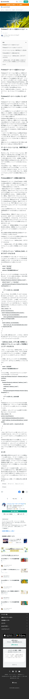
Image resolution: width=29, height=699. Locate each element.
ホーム (2, 10)
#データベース (11, 483)
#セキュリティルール (19, 483)
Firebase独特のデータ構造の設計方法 (11, 53)
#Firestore (4, 487)
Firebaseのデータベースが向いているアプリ (12, 47)
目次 (3, 42)
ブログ (13, 10)
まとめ (4, 64)
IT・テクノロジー (20, 10)
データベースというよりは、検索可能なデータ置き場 (14, 50)
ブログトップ (7, 10)
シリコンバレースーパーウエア (15, 504)
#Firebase (4, 483)
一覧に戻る (14, 498)
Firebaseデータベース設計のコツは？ (11, 44)
